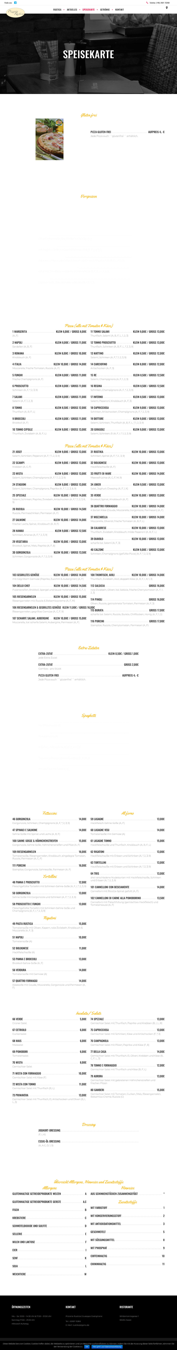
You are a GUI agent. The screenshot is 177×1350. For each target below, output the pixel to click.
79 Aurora (97, 1076)
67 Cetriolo (19, 1030)
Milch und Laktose (23, 1242)
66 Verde (17, 1019)
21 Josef (17, 452)
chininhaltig (98, 1264)
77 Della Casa (98, 1051)
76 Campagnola (99, 1041)
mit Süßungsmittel (102, 1240)
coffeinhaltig (99, 1256)
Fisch (15, 1210)
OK (87, 1347)
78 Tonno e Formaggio (104, 1065)
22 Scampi (18, 463)
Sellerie (17, 1234)
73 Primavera (20, 1095)
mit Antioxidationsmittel (106, 1224)
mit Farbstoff (99, 1208)
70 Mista (17, 1062)
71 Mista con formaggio (26, 1073)
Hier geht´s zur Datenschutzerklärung (107, 1347)
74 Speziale (97, 1019)
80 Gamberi (97, 1090)
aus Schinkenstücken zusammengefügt (114, 1194)
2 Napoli (17, 342)
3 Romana (18, 353)
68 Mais (16, 1041)
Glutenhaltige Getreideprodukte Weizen (36, 1194)
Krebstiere (19, 1218)
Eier (14, 1250)
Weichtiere (19, 1274)
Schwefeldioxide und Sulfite (29, 1226)
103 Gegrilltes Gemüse (25, 575)
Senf (15, 1258)
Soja (15, 1266)
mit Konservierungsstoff (106, 1216)
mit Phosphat (99, 1248)
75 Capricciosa (100, 1030)
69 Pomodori (20, 1051)
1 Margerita (19, 331)
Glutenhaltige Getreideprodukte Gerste (36, 1202)
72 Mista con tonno (24, 1084)
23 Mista (17, 473)
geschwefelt (98, 1232)
